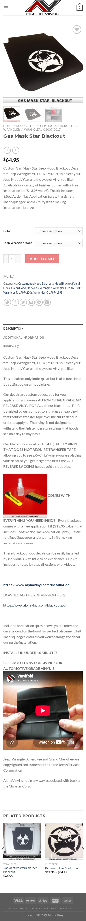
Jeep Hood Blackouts (57, 126)
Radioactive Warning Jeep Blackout (20, 870)
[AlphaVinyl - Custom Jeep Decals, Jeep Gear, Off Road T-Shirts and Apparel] (43, 7)
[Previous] (10, 64)
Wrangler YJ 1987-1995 (48, 292)
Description (13, 328)
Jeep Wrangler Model (18, 243)
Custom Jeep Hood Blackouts (36, 283)
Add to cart (42, 258)
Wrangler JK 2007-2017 (42, 129)
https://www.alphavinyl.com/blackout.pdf (35, 605)
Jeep (32, 126)
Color (7, 231)
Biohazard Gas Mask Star (61, 868)
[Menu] (6, 7)
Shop (20, 126)
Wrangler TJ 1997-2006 (17, 292)
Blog (74, 908)
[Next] (76, 64)
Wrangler (11, 129)
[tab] (43, 328)
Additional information (23, 337)
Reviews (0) (11, 346)
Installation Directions (48, 908)
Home (7, 126)
